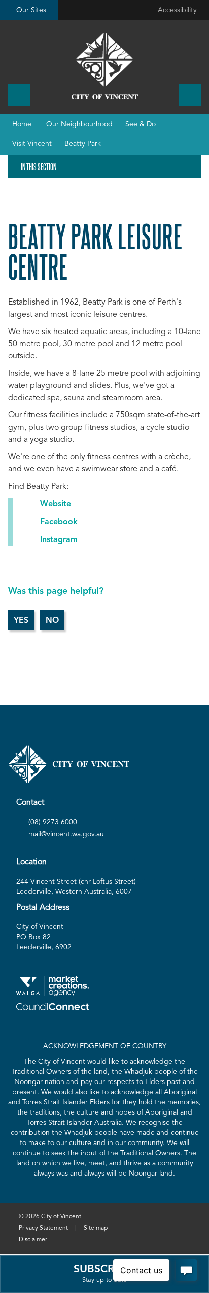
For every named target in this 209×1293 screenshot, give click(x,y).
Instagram (59, 540)
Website (55, 504)
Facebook (59, 522)
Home (21, 124)
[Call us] (19, 95)
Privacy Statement (43, 1228)
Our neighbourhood (79, 124)
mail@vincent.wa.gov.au (66, 834)
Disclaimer (33, 1240)
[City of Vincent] (105, 66)
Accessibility (177, 10)
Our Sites (31, 10)
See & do (140, 124)
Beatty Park (82, 143)
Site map (96, 1228)
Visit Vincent (32, 143)
